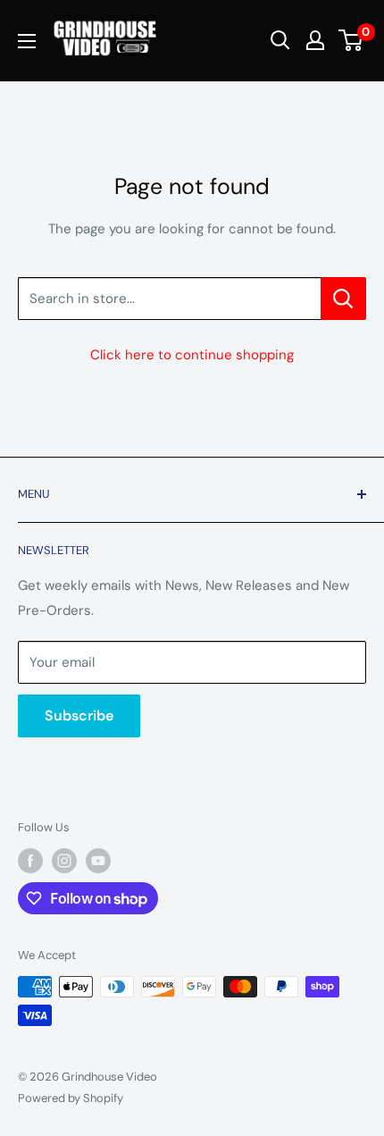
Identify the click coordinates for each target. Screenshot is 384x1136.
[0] (351, 40)
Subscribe (79, 715)
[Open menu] (27, 41)
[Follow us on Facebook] (30, 860)
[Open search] (280, 40)
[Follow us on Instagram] (64, 860)
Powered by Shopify (70, 1098)
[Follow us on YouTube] (98, 860)
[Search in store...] (343, 298)
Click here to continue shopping (192, 355)
